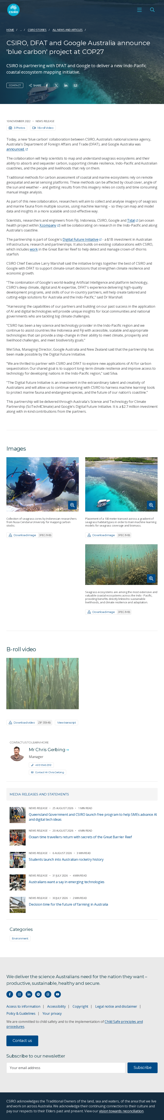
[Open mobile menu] (139, 9)
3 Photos (19, 127)
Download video (32, 722)
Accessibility (56, 1006)
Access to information (23, 1006)
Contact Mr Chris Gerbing (49, 772)
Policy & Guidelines (20, 1013)
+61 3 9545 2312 (43, 765)
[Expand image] (42, 484)
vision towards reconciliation (121, 1111)
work (34, 249)
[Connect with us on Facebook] (9, 994)
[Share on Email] (75, 85)
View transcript (66, 722)
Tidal (131, 220)
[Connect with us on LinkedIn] (29, 994)
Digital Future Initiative (80, 239)
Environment (20, 938)
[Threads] (48, 994)
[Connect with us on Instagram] (19, 994)
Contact (15, 85)
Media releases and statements (39, 794)
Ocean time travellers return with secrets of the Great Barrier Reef (80, 837)
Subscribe (142, 1067)
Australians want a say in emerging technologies (66, 882)
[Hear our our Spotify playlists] (38, 994)
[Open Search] (152, 9)
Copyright (80, 1006)
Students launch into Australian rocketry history (66, 859)
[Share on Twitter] (56, 85)
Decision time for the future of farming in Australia (68, 904)
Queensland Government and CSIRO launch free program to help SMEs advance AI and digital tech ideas (93, 817)
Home (10, 30)
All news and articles (68, 30)
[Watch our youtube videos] (57, 994)
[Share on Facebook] (47, 85)
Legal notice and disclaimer (116, 1006)
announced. (15, 149)
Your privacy (52, 1013)
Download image (32, 535)
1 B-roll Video (45, 127)
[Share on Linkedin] (66, 85)
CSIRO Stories (37, 30)
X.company (48, 225)
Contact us (22, 1040)
